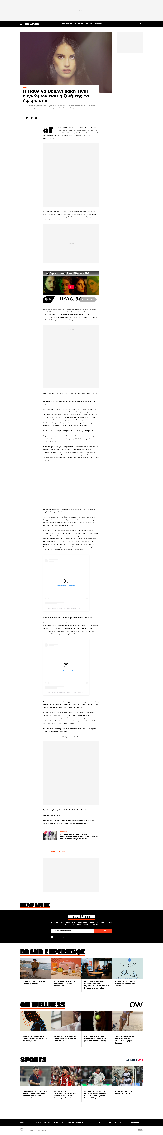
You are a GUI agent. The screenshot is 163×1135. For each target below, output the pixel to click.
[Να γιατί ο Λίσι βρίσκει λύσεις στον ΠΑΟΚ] (127, 1076)
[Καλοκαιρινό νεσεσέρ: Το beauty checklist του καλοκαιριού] (66, 968)
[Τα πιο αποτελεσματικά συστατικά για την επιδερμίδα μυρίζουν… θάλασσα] (127, 1021)
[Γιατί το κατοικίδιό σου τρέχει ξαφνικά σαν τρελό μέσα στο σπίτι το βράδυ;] (97, 1021)
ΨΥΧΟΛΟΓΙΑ (27, 1034)
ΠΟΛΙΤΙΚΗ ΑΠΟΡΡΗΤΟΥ (75, 1122)
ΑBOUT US (47, 1122)
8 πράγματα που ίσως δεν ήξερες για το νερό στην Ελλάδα (126, 984)
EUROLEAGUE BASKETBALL (63, 1089)
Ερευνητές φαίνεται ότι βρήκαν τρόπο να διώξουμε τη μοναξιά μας (35, 1039)
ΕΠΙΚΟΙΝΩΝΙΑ (25, 1122)
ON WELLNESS (42, 1005)
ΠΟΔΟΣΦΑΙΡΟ (28, 1089)
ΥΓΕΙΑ (56, 1034)
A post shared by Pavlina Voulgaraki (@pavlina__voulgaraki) (66, 608)
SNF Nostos (52, 312)
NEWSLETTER (134, 1122)
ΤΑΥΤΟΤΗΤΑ (37, 1122)
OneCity (81, 23)
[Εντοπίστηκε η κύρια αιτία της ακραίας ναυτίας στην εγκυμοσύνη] (66, 1021)
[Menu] (21, 23)
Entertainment (66, 23)
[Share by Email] (36, 117)
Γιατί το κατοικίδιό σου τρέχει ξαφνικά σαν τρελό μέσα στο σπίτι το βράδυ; (95, 1039)
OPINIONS (118, 1089)
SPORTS (33, 1060)
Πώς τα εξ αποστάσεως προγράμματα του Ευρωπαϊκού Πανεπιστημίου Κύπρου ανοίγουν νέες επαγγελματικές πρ (96, 986)
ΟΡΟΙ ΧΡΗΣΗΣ (59, 1122)
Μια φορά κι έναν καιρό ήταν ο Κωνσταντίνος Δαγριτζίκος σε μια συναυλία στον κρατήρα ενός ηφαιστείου (79, 837)
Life (75, 23)
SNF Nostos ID (73, 821)
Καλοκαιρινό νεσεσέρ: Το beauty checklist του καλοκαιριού (64, 984)
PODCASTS (64, 831)
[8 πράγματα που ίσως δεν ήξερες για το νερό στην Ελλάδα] (127, 968)
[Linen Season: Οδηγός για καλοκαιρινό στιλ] (35, 968)
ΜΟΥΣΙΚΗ (26, 87)
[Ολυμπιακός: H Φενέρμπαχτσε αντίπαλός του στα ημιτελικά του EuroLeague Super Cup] (66, 1076)
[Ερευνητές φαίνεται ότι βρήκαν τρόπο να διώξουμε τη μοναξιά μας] (35, 1021)
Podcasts (99, 23)
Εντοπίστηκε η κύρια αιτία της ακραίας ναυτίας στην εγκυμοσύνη (65, 1039)
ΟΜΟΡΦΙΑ (118, 1034)
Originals (90, 23)
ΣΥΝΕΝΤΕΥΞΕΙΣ (50, 851)
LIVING (86, 1034)
